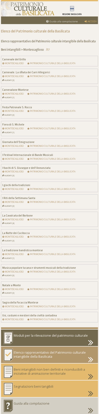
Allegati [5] (9, 275)
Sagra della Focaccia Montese (20, 302)
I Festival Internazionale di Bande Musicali (27, 155)
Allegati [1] (9, 97)
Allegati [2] (9, 115)
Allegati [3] (9, 80)
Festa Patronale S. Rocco (17, 107)
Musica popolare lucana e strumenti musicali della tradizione (39, 267)
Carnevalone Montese (15, 90)
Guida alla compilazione (63, 21)
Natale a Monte (11, 285)
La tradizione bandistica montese (22, 250)
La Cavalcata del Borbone (17, 215)
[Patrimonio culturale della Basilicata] (49, 8)
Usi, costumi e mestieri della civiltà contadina (29, 315)
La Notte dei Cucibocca (16, 233)
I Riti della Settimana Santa (18, 198)
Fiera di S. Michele (13, 124)
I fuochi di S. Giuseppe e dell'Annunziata (26, 168)
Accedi (92, 21)
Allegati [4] (9, 223)
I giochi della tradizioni (16, 185)
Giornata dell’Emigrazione (18, 142)
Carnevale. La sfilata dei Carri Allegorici (26, 72)
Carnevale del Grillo (14, 59)
